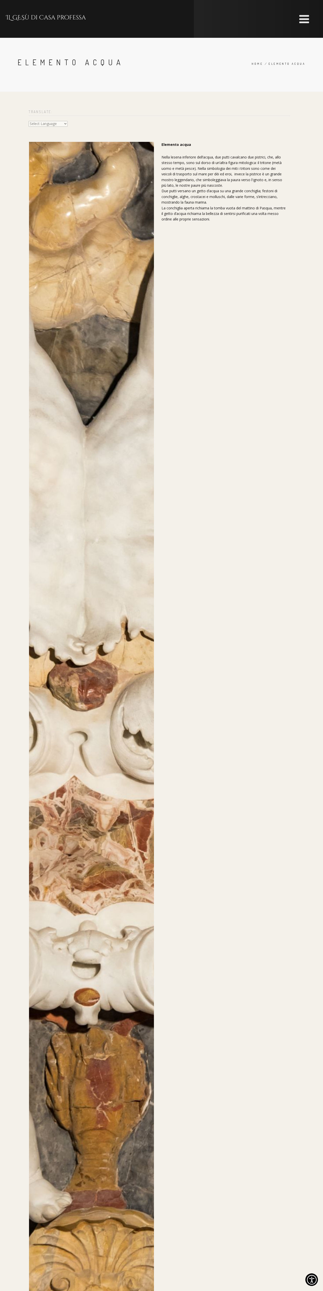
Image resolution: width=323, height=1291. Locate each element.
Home (257, 64)
